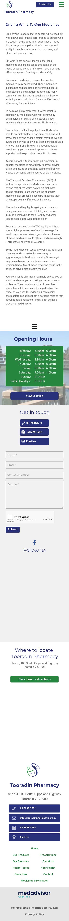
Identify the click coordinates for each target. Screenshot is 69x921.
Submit (13, 529)
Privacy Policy (34, 914)
